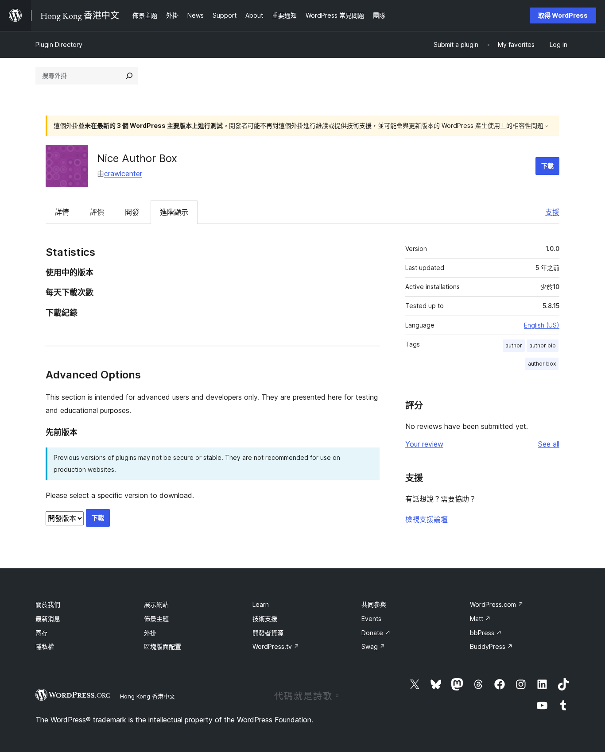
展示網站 (156, 604)
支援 (552, 212)
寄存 (41, 632)
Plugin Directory (58, 44)
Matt (480, 618)
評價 (97, 212)
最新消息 (47, 618)
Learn (260, 604)
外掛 (150, 632)
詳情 (62, 212)
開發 (132, 212)
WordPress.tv (275, 646)
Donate (376, 632)
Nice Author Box (137, 158)
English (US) (541, 325)
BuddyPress (491, 646)
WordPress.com (497, 604)
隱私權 (44, 646)
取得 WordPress (563, 15)
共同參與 (373, 604)
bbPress (486, 632)
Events (371, 618)
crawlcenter (123, 173)
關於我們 (47, 604)
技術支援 (264, 618)
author (513, 345)
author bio (542, 345)
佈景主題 (156, 618)
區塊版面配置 (162, 646)
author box (542, 363)
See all (548, 444)
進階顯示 (174, 212)
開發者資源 (267, 632)
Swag (373, 646)
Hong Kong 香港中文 (147, 696)
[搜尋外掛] (129, 76)
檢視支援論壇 (426, 519)
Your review (424, 444)
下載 (547, 166)
